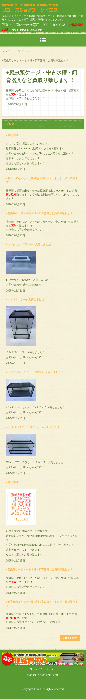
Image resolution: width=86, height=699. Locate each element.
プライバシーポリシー (43, 669)
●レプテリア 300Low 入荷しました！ (29, 244)
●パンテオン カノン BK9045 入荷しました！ (35, 372)
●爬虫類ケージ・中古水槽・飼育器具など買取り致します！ (40, 213)
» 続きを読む (70, 638)
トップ (6, 51)
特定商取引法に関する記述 (43, 674)
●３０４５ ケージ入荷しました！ (26, 299)
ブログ (20, 51)
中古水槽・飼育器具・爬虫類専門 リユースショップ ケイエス (43, 7)
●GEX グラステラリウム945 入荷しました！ (33, 427)
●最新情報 (12, 135)
